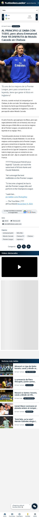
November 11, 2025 (25, 204)
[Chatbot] (34, 506)
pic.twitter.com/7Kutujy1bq (16, 197)
